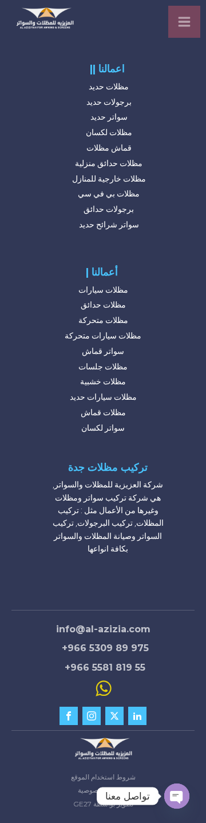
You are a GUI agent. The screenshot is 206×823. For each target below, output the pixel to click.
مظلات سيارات (103, 289)
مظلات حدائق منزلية (108, 163)
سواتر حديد (109, 116)
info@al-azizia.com (103, 629)
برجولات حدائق (109, 209)
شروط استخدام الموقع (103, 777)
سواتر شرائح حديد (109, 224)
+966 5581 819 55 (105, 667)
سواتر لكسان (103, 427)
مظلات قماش (103, 412)
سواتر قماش (103, 351)
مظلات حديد (109, 86)
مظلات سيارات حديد (103, 396)
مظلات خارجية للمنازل (109, 178)
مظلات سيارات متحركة (103, 335)
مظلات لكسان (109, 132)
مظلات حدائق (103, 304)
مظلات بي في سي (109, 193)
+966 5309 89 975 (105, 648)
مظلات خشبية (103, 381)
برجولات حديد (109, 102)
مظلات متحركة (103, 320)
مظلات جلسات (103, 366)
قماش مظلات (109, 147)
